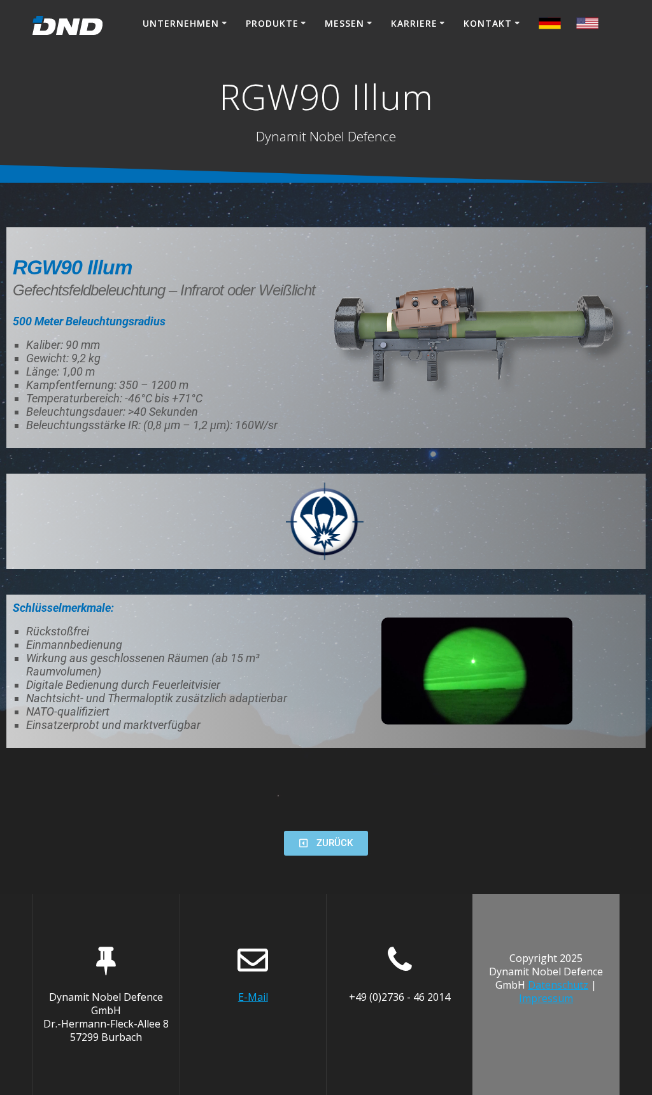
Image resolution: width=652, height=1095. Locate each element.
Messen (344, 23)
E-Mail (253, 997)
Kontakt (488, 23)
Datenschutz (558, 985)
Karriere (414, 23)
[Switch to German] (587, 25)
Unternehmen (181, 23)
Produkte (272, 23)
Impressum (546, 998)
